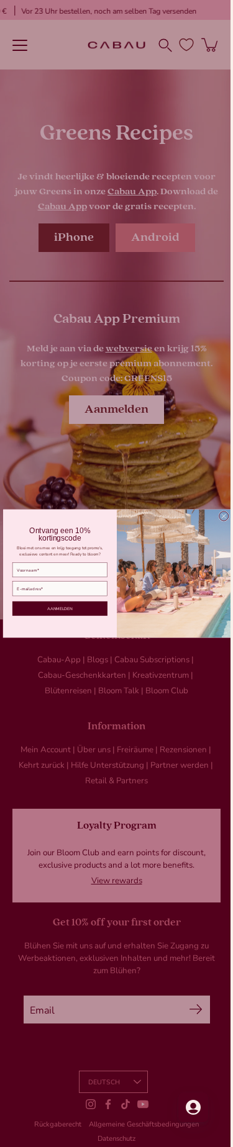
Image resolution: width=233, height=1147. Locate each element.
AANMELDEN (55, 608)
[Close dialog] (219, 516)
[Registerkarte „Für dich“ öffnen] (184, 1107)
